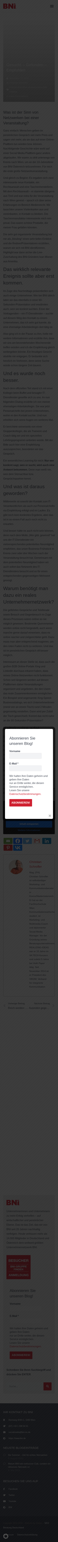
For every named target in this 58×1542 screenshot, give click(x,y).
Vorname (14, 751)
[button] (6, 1536)
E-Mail (13, 763)
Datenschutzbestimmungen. (25, 794)
